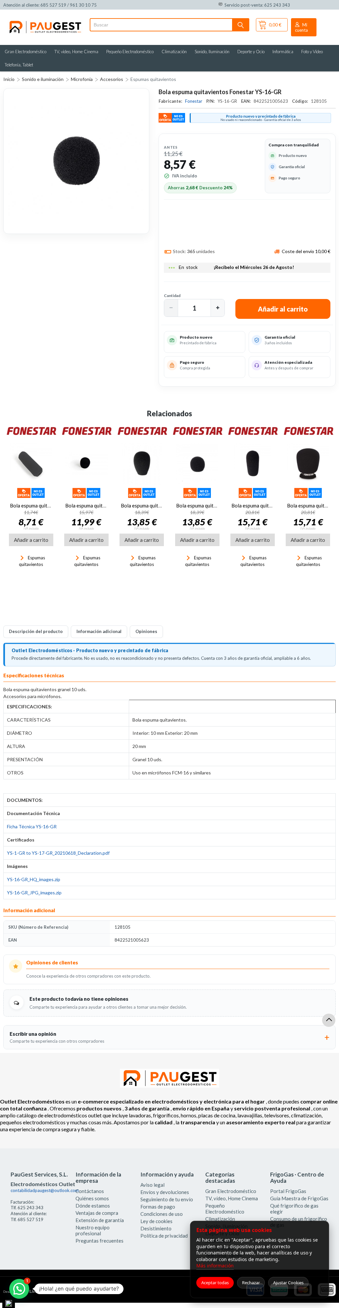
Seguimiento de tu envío (166, 1199)
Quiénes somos (92, 1198)
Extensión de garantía (99, 1220)
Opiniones (146, 631)
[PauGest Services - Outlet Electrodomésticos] (45, 22)
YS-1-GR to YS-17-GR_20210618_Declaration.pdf (58, 853)
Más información (215, 1265)
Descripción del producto (36, 631)
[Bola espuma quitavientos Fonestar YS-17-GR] (86, 463)
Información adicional (98, 631)
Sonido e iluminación (43, 79)
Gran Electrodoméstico (25, 51)
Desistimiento (155, 1228)
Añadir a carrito (31, 540)
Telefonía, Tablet (19, 64)
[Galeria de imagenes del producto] (76, 161)
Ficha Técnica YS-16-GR (32, 826)
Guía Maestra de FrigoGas (299, 1198)
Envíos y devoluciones (164, 1192)
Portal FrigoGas (288, 1191)
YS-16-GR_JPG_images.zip (34, 892)
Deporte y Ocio (251, 51)
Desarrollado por (31, 1291)
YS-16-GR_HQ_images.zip (33, 879)
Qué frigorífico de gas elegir (294, 1209)
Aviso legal (152, 1185)
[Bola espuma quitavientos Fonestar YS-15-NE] (308, 463)
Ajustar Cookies (288, 1283)
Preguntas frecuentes (99, 1241)
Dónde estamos (92, 1206)
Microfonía (82, 79)
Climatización (174, 51)
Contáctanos (89, 1191)
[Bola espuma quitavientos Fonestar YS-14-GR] (197, 463)
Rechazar (251, 1283)
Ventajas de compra (96, 1213)
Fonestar (194, 101)
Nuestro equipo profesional (92, 1230)
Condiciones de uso (161, 1214)
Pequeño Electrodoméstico (130, 51)
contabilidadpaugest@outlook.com (45, 1190)
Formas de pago (157, 1207)
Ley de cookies (156, 1221)
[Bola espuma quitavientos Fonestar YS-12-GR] (142, 463)
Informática (282, 51)
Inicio (9, 79)
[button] (171, 308)
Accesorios (111, 79)
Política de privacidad (164, 1236)
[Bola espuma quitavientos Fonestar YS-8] (31, 463)
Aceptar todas (215, 1283)
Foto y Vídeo (312, 51)
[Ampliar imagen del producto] (76, 161)
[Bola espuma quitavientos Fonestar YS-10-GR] (252, 463)
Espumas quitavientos (153, 79)
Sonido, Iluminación (212, 51)
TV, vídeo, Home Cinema (76, 51)
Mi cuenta (301, 27)
